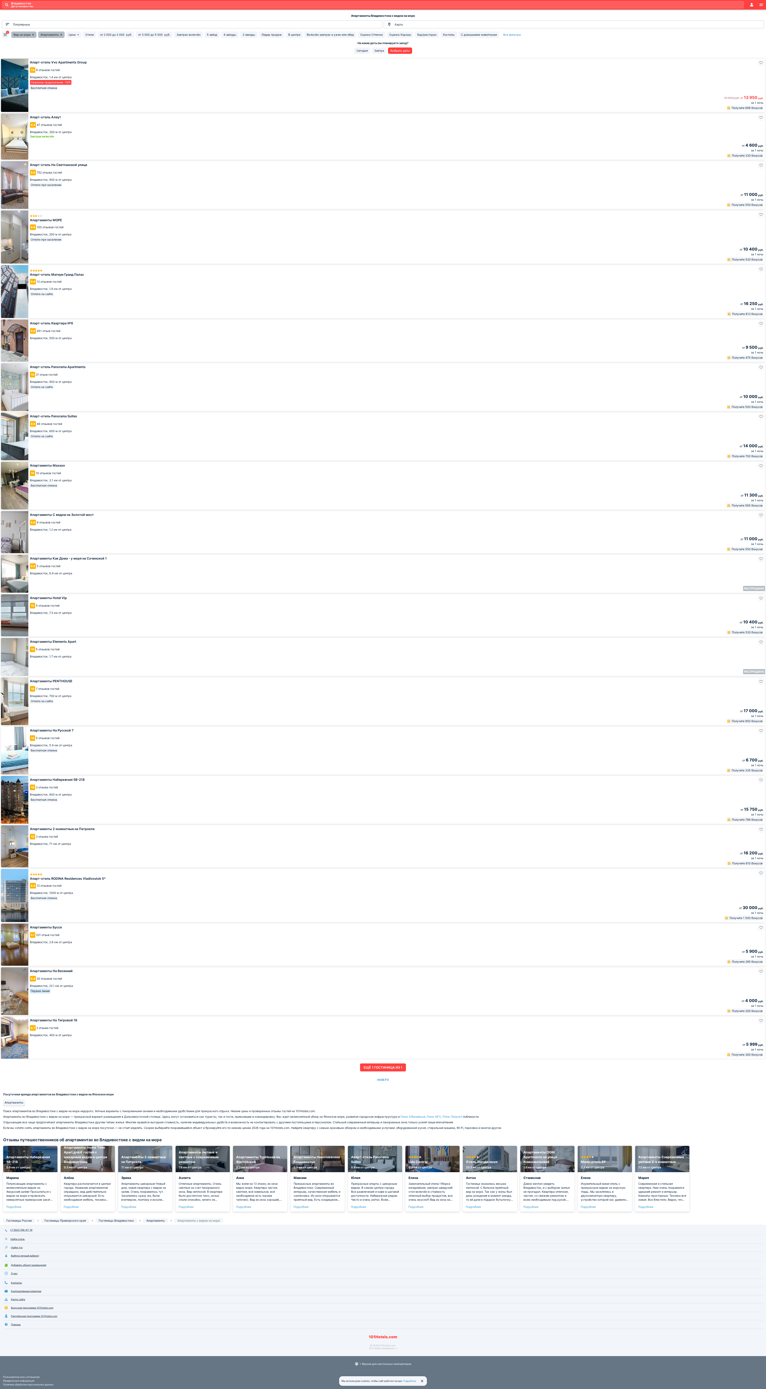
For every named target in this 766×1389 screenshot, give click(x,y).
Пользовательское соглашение (21, 1376)
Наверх (383, 1079)
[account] (751, 5)
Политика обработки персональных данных (28, 1384)
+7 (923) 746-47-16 (21, 1229)
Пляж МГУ (434, 1116)
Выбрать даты (400, 50)
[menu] (761, 5)
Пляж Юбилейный (413, 1116)
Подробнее (13, 1206)
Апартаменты (14, 1102)
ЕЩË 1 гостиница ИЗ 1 (383, 1067)
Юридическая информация (19, 1380)
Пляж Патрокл (452, 1116)
